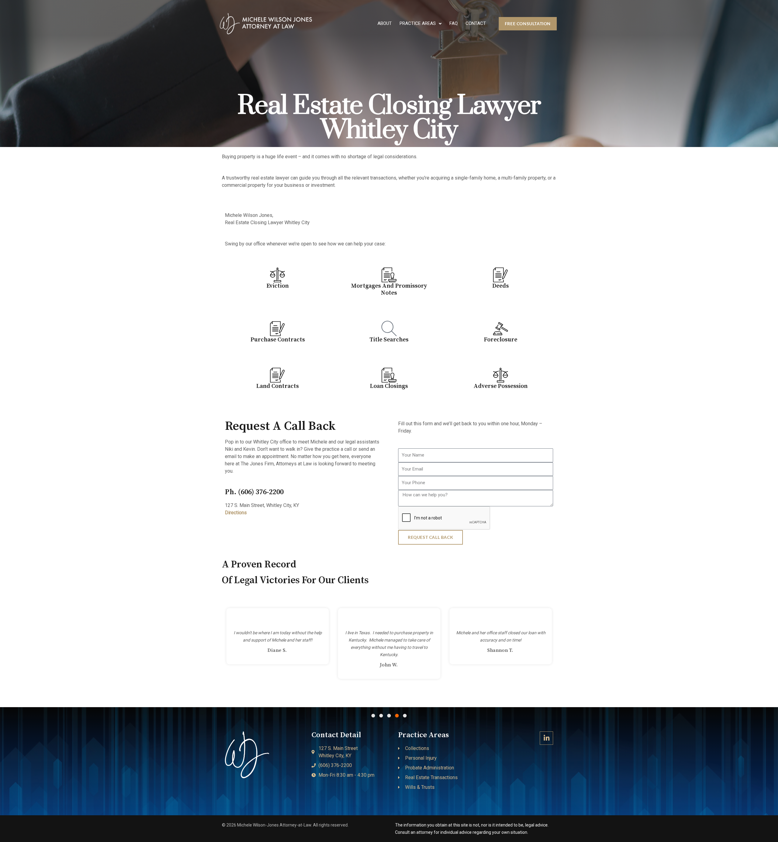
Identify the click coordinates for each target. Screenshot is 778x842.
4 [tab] (397, 715)
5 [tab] (405, 715)
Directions (236, 512)
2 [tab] (381, 715)
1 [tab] (373, 715)
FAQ (453, 23)
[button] (421, 23)
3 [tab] (389, 715)
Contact (476, 23)
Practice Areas (418, 23)
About (384, 23)
